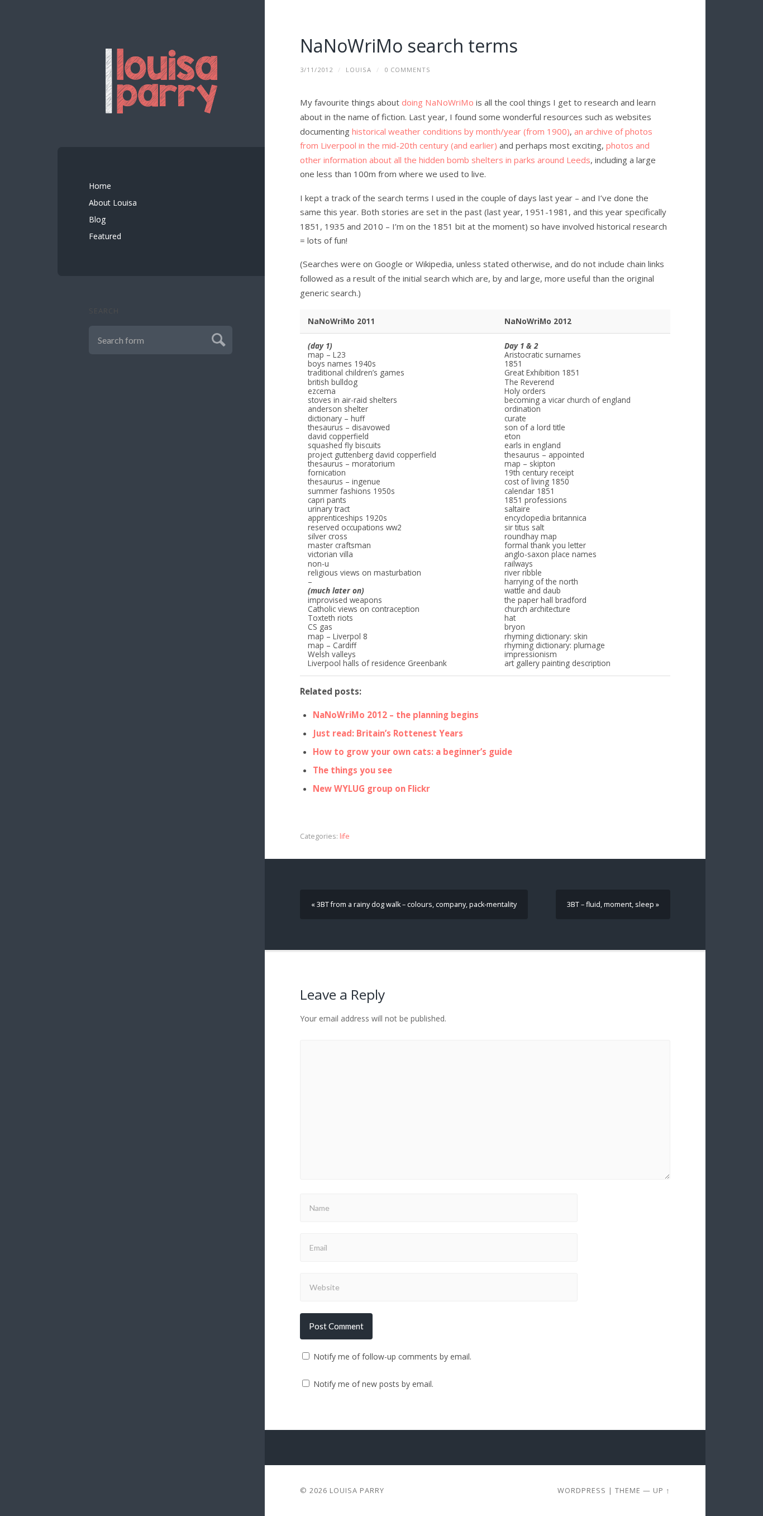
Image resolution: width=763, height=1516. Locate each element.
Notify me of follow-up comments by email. (392, 1356)
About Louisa (113, 202)
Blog (97, 219)
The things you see (352, 770)
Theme (628, 1490)
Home (100, 185)
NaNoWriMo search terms (409, 46)
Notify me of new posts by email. (373, 1384)
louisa (358, 69)
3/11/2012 (316, 69)
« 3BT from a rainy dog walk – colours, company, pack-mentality (414, 904)
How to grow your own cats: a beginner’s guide (412, 751)
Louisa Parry (357, 1490)
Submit (217, 338)
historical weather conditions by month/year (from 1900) (461, 131)
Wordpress (581, 1490)
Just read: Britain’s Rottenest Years (388, 733)
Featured (105, 236)
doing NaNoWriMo (438, 102)
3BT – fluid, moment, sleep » (613, 904)
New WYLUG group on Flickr (371, 788)
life (345, 836)
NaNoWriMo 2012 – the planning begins (396, 714)
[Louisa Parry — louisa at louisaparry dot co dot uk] (161, 81)
